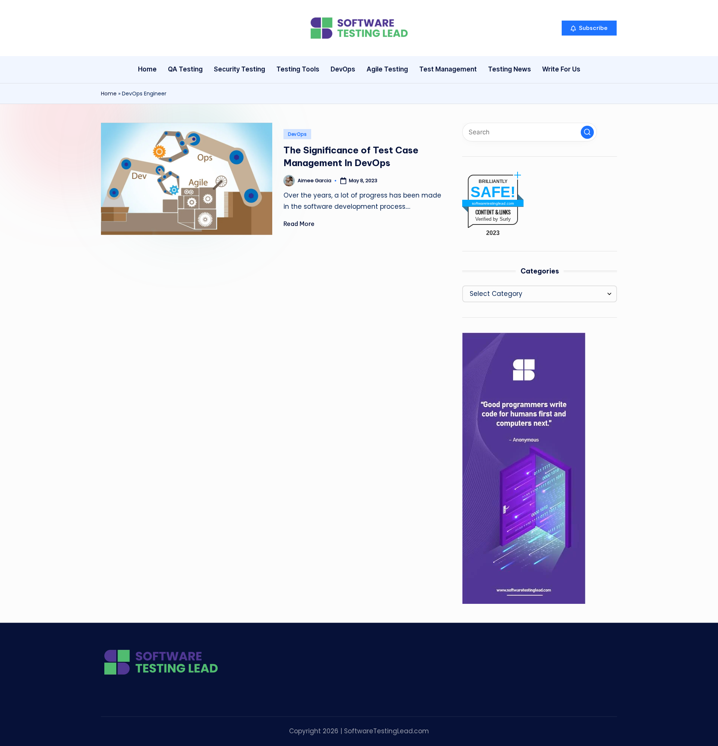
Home (109, 93)
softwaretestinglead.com (493, 203)
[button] (589, 28)
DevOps (297, 134)
